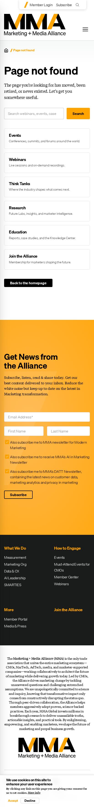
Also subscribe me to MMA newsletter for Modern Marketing (48, 445)
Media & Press (15, 626)
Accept (13, 800)
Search (78, 113)
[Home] (6, 50)
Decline (29, 800)
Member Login (41, 5)
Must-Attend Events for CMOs (72, 567)
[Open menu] (85, 29)
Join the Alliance (68, 609)
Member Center (66, 577)
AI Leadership (15, 578)
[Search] (78, 5)
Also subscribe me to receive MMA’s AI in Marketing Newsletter (49, 459)
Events (59, 557)
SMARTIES (12, 585)
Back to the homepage (28, 283)
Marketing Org (15, 564)
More (8, 609)
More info (34, 792)
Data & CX (11, 571)
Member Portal (15, 619)
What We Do (15, 548)
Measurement (15, 557)
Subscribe (64, 5)
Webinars (61, 584)
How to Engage (67, 548)
